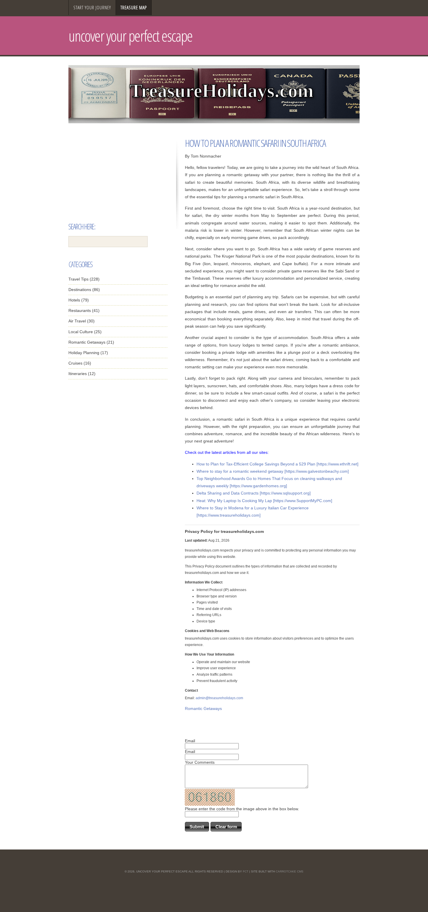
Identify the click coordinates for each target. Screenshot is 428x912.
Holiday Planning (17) (88, 352)
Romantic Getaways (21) (91, 342)
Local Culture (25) (85, 331)
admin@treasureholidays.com (219, 698)
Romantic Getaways (203, 708)
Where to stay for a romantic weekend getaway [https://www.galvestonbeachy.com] (273, 471)
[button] (197, 826)
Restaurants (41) (84, 310)
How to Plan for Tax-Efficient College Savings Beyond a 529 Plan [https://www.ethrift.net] (277, 464)
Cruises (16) (79, 363)
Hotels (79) (78, 300)
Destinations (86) (84, 289)
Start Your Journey (92, 7)
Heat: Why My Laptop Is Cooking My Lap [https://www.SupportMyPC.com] (264, 500)
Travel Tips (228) (84, 279)
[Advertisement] (117, 182)
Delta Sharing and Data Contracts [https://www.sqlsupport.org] (254, 493)
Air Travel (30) (81, 321)
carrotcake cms (289, 871)
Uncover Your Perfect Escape (130, 35)
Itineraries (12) (81, 373)
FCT (245, 871)
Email (190, 740)
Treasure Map (134, 7)
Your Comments (200, 762)
